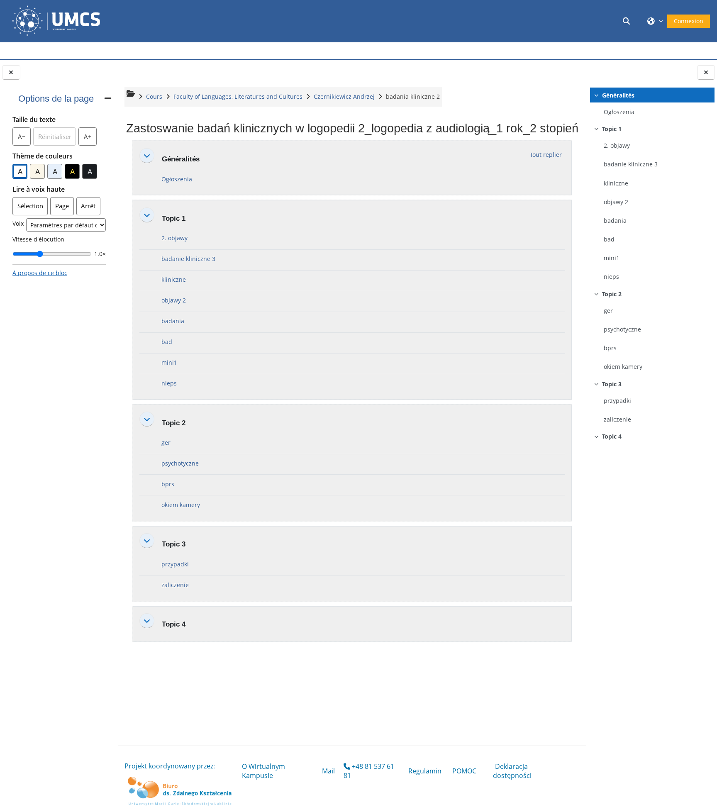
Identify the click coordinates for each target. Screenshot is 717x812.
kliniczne (616, 183)
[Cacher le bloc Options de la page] (108, 98)
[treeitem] (652, 104)
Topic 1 (612, 129)
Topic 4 (612, 436)
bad (609, 239)
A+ (90, 138)
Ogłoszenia (619, 112)
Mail (328, 770)
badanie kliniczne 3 (631, 164)
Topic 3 (612, 384)
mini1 (611, 258)
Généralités (618, 95)
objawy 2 (616, 202)
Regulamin (424, 770)
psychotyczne (622, 329)
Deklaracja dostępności (512, 771)
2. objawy (617, 145)
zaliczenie (617, 419)
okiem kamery (623, 367)
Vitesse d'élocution (38, 239)
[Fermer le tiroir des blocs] (11, 72)
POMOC (464, 770)
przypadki (617, 401)
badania (615, 220)
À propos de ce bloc (39, 273)
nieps (611, 276)
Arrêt (88, 206)
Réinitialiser (54, 136)
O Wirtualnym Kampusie (263, 771)
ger (608, 311)
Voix (18, 223)
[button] (628, 21)
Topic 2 (612, 294)
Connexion (688, 21)
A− (24, 138)
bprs (610, 348)
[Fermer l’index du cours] (706, 72)
